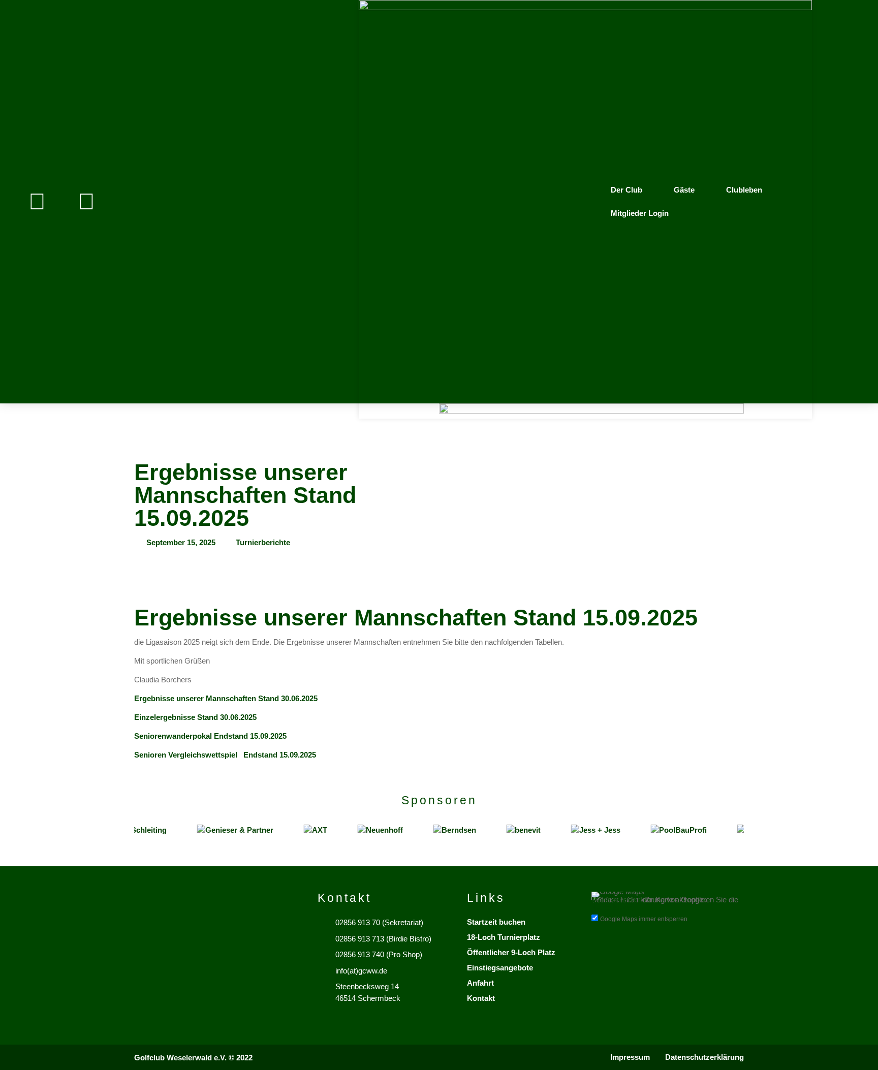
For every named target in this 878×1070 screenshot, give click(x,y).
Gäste (684, 189)
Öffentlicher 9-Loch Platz (511, 952)
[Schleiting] (134, 830)
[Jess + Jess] (585, 830)
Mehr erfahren (616, 899)
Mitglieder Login (640, 213)
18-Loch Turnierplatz (503, 937)
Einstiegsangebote (500, 967)
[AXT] (305, 830)
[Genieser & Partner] (224, 830)
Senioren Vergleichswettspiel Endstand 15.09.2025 (226, 754)
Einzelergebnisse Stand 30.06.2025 (195, 717)
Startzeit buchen (496, 922)
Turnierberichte (263, 542)
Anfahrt (480, 983)
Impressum (630, 1057)
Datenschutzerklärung (704, 1057)
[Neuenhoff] (369, 830)
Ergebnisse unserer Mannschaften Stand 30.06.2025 (227, 698)
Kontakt (481, 998)
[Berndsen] (444, 830)
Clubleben (744, 189)
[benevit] (513, 830)
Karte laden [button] (611, 907)
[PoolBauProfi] (668, 830)
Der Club (626, 189)
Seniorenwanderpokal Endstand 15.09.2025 (210, 736)
